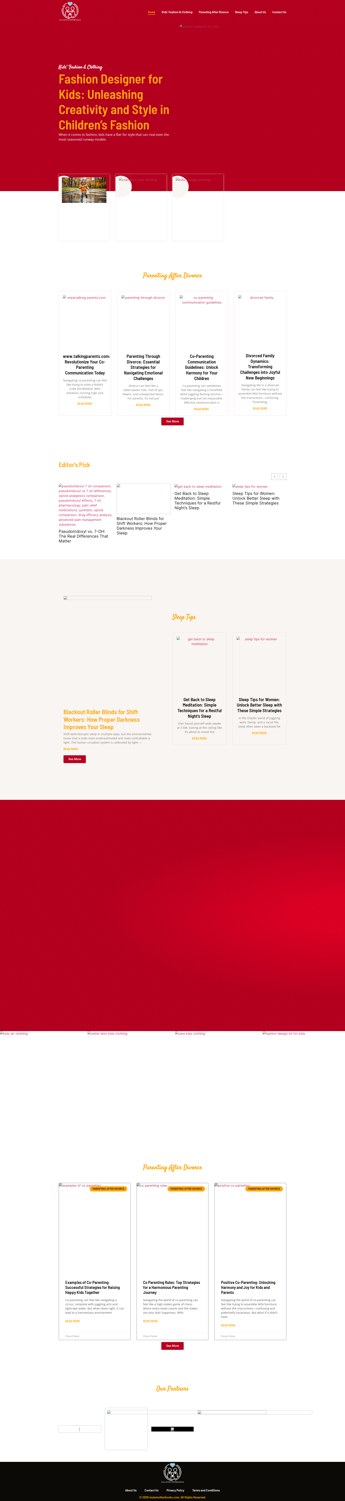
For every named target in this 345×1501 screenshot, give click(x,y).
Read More (84, 403)
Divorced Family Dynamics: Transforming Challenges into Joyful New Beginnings (260, 366)
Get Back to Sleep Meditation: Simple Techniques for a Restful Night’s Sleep (197, 500)
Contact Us (279, 12)
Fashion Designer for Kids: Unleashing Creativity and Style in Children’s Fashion (114, 101)
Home (151, 12)
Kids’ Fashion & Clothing (177, 12)
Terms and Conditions (206, 1490)
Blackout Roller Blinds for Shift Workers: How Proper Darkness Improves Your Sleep (142, 525)
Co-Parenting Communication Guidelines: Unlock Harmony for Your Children (201, 367)
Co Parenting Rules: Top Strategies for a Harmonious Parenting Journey (171, 1287)
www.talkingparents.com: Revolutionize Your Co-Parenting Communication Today (86, 364)
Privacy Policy (175, 1490)
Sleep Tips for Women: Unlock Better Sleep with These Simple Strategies (256, 498)
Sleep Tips (241, 12)
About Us (260, 12)
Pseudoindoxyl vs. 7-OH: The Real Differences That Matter (83, 536)
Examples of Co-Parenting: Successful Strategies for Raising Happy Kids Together (92, 1287)
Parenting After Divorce (214, 12)
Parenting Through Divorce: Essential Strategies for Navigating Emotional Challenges (143, 367)
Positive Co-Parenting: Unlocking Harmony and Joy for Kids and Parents (248, 1287)
